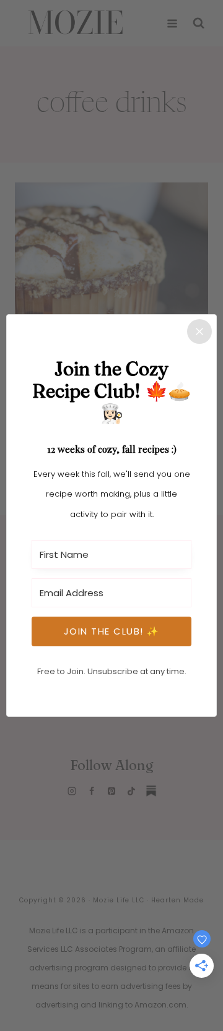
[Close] (199, 331)
